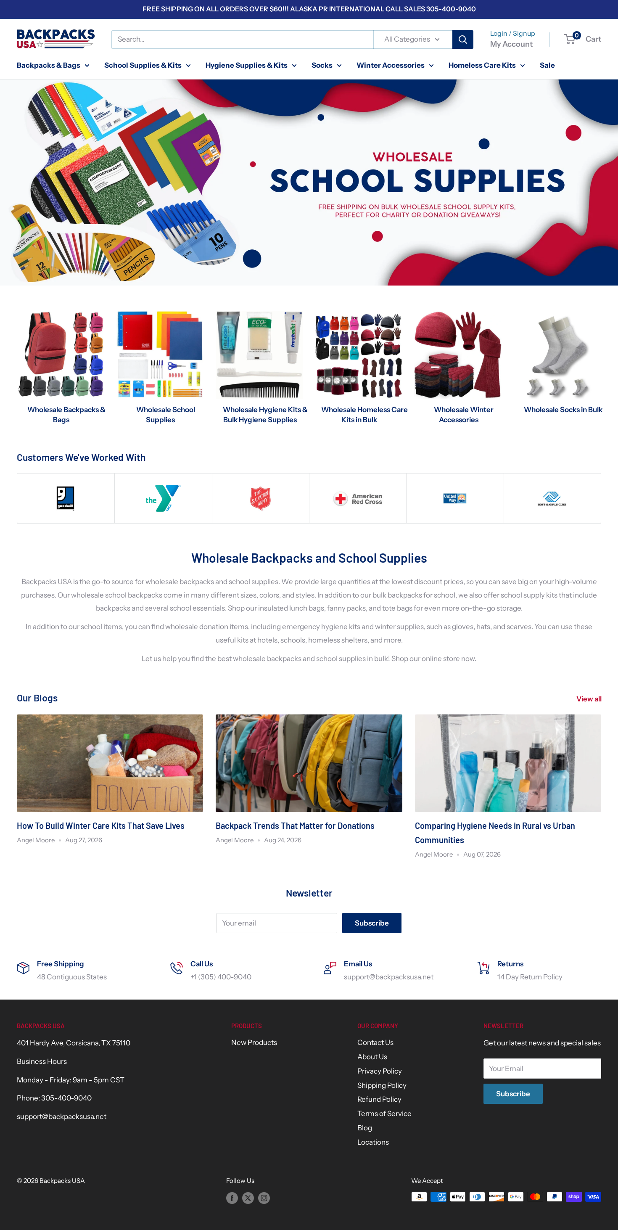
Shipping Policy (382, 1085)
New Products (254, 1042)
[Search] (462, 39)
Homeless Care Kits (482, 65)
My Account (511, 44)
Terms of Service (384, 1113)
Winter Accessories (391, 65)
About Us (372, 1057)
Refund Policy (379, 1099)
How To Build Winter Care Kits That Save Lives (101, 825)
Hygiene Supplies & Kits (247, 65)
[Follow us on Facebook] (232, 1198)
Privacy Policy (379, 1071)
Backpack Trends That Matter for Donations (295, 825)
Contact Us (375, 1042)
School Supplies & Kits (143, 65)
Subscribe (372, 923)
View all (589, 699)
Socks (322, 65)
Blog (364, 1128)
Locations (373, 1142)
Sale (547, 65)
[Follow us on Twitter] (248, 1198)
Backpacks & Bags (48, 65)
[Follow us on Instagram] (264, 1198)
